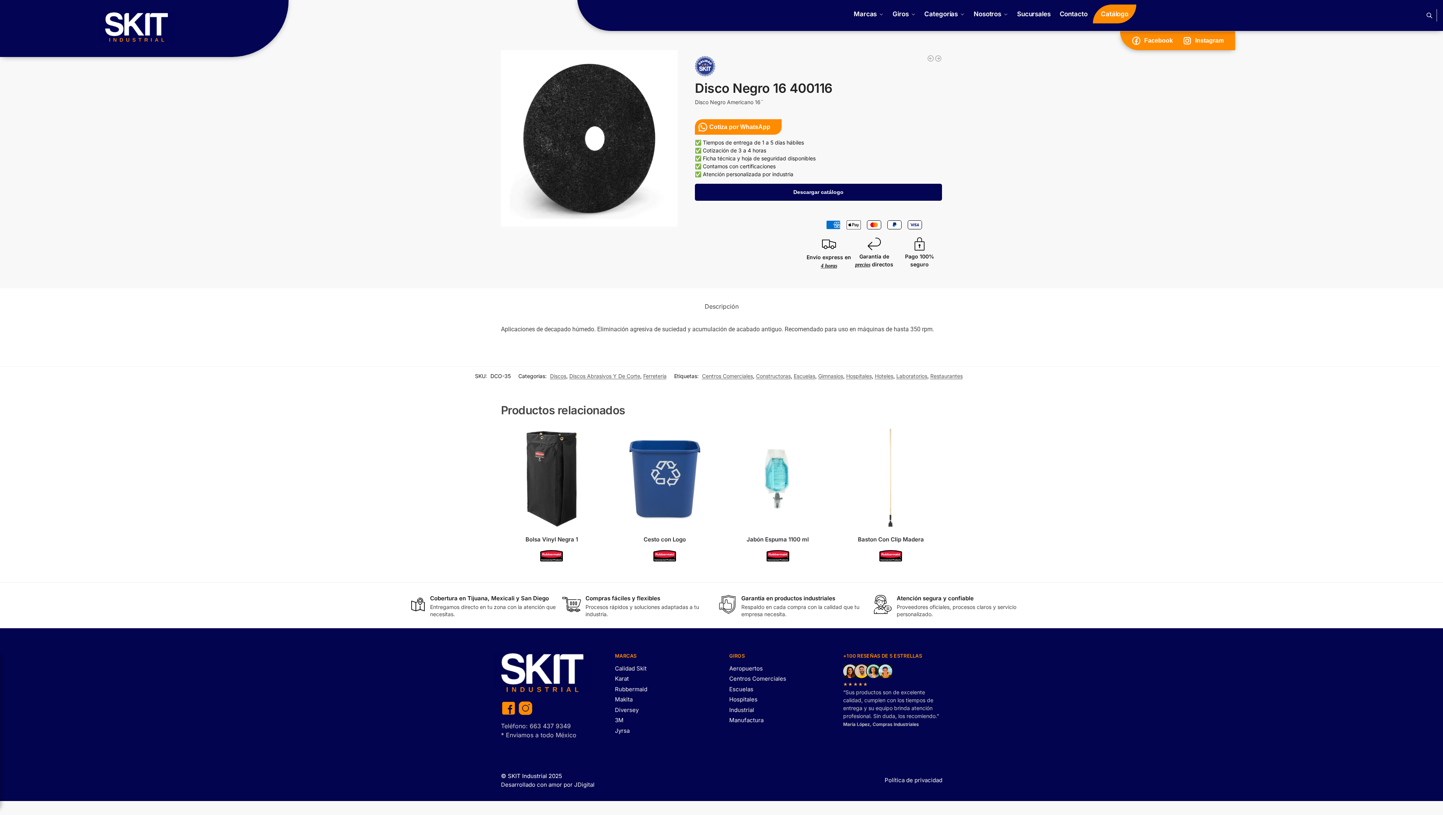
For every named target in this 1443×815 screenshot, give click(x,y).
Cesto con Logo (665, 539)
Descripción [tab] (722, 306)
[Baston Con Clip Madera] (891, 479)
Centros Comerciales (727, 376)
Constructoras (773, 376)
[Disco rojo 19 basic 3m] (938, 58)
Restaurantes (946, 376)
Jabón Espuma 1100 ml (778, 539)
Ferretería (655, 376)
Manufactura (746, 720)
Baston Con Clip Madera (891, 539)
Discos (558, 376)
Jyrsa (622, 730)
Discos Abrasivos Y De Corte (604, 376)
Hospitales (859, 376)
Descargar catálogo (818, 192)
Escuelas (804, 376)
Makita (624, 699)
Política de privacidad (913, 780)
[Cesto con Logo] (665, 479)
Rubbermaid (631, 689)
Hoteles (884, 376)
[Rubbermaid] (552, 555)
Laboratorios (911, 376)
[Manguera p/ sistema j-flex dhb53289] (930, 58)
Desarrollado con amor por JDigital (548, 784)
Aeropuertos (746, 668)
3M (619, 720)
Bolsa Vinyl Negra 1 (552, 539)
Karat (622, 678)
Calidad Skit (631, 668)
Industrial (741, 710)
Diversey (627, 710)
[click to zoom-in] (589, 138)
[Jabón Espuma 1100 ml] (778, 479)
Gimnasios (830, 376)
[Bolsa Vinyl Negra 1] (552, 479)
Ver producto (552, 574)
